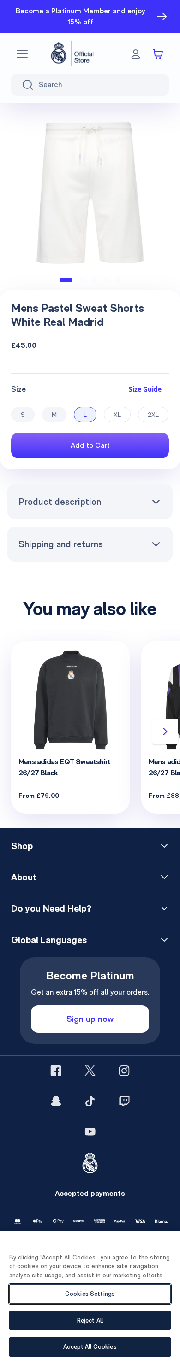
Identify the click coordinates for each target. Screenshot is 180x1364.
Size (18, 389)
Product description (59, 501)
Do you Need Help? (51, 908)
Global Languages (49, 939)
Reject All (90, 1320)
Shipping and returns (60, 544)
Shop (22, 845)
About (23, 877)
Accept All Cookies (89, 1346)
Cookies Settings (90, 1293)
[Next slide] (165, 731)
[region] (90, 1297)
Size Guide (145, 389)
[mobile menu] (22, 54)
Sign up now (90, 1019)
